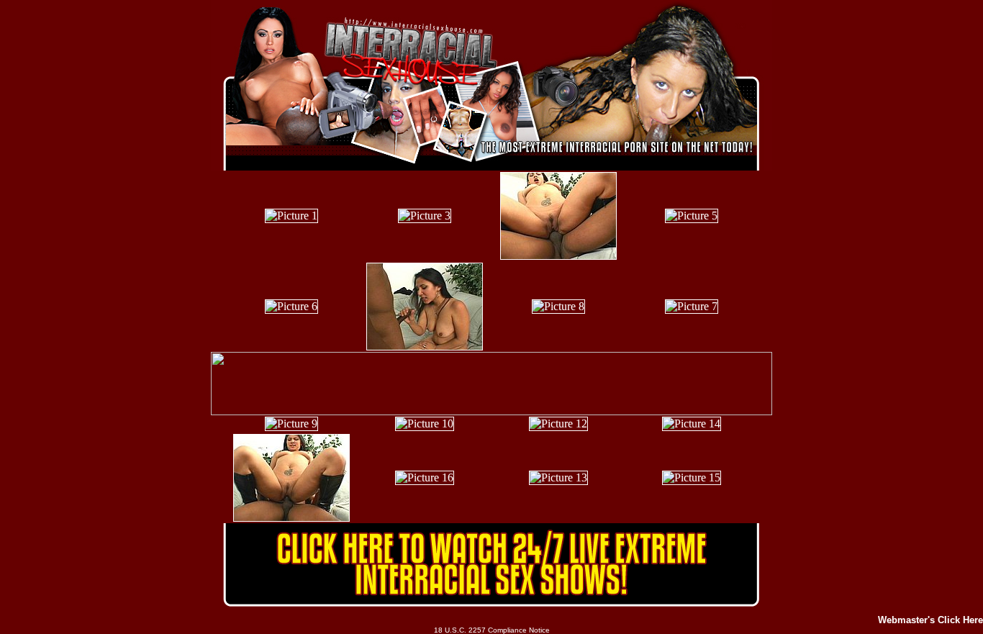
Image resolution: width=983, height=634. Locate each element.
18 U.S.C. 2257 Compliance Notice (492, 630)
